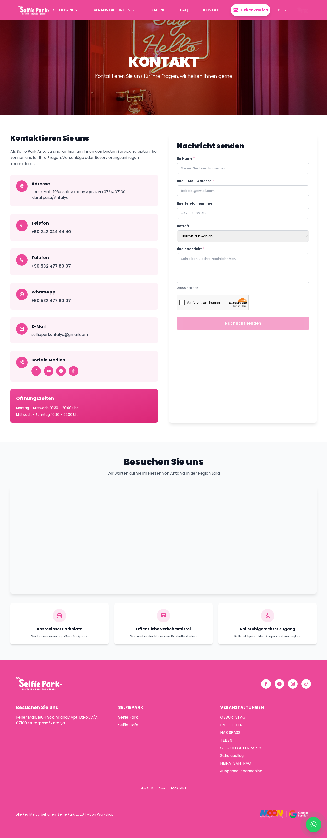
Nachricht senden (243, 323)
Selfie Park (128, 717)
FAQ (184, 10)
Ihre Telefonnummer (194, 203)
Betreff (183, 226)
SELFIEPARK (63, 10)
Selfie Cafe (128, 725)
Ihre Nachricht (190, 249)
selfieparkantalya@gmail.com (59, 334)
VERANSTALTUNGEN (112, 10)
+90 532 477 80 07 (51, 266)
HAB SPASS (230, 732)
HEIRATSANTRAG (235, 763)
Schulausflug (232, 755)
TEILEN (226, 740)
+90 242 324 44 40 (51, 232)
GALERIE (157, 10)
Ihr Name (186, 158)
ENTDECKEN (231, 725)
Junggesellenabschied (241, 771)
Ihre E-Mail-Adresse (195, 181)
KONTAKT (212, 10)
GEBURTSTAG (233, 717)
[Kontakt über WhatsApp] (313, 824)
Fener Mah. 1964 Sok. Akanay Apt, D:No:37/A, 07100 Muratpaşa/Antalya (57, 720)
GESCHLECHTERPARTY (240, 748)
